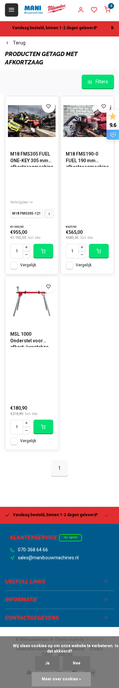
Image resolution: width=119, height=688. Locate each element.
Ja (47, 663)
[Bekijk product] (43, 251)
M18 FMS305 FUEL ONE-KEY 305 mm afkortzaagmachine (31, 159)
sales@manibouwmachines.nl (48, 558)
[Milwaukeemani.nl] (45, 10)
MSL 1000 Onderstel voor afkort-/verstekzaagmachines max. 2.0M (32, 339)
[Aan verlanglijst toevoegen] (48, 106)
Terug (19, 43)
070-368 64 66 (33, 550)
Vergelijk (28, 265)
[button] (49, 213)
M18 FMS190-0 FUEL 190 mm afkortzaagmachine (87, 159)
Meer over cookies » (61, 679)
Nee (76, 663)
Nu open (70, 537)
